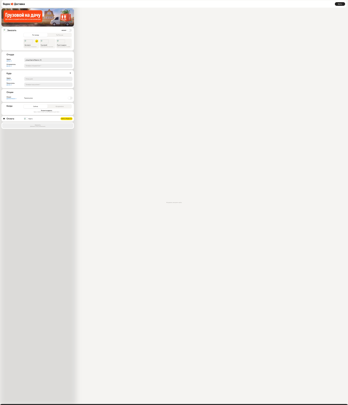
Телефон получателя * (33, 84)
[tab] (36, 35)
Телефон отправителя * (33, 66)
